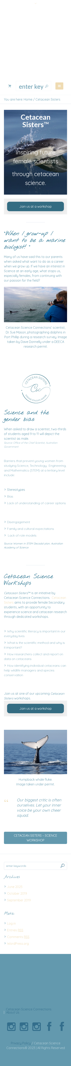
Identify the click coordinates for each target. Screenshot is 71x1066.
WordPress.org (18, 944)
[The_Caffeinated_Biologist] (36, 1027)
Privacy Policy (21, 1043)
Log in (11, 923)
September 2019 (19, 900)
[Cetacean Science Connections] (35, 44)
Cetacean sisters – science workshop (35, 838)
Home (28, 99)
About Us (12, 1012)
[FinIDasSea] (24, 1027)
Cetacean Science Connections (28, 1009)
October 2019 (17, 893)
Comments (18, 937)
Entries (15, 930)
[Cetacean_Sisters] (11, 1027)
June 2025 (14, 887)
